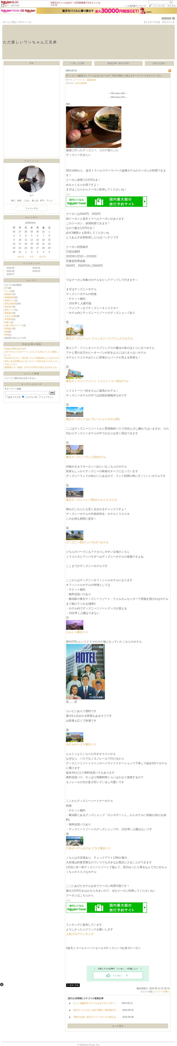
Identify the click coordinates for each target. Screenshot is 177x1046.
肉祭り (7, 322)
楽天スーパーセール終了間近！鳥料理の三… (95, 1010)
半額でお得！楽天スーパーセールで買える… (95, 1017)
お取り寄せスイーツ (13, 325)
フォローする (31, 208)
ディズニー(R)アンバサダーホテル (87, 542)
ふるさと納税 (10, 316)
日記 (13, 22)
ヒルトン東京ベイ (77, 632)
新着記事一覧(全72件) (118, 63)
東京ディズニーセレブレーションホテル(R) (93, 419)
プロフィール (24, 22)
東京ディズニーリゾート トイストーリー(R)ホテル (97, 381)
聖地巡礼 (8, 313)
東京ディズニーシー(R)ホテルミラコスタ (91, 499)
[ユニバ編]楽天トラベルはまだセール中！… (95, 1003)
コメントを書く (162, 991)
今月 (32, 257)
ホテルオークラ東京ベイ (81, 744)
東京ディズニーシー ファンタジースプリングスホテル (99, 338)
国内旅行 (8, 328)
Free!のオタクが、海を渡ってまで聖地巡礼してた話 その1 (31, 358)
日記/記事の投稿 (31, 344)
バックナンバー (32, 263)
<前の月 (20, 257)
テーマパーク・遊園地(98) (85, 80)
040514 (166, 18)
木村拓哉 (8, 319)
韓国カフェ (9, 300)
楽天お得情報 (10, 303)
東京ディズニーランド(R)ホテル (86, 457)
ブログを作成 (158, 6)
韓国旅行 (8, 294)
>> (135, 6)
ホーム (6, 22)
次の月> (42, 257)
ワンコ (7, 291)
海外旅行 (8, 307)
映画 (6, 331)
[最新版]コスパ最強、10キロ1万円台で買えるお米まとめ (30, 367)
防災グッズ (9, 310)
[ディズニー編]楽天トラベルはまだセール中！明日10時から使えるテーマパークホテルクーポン (114, 75)
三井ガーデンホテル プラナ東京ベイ (88, 848)
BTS (6, 288)
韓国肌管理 (9, 297)
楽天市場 (171, 6)
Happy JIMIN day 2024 (15, 348)
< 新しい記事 (77, 63)
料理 (6, 335)
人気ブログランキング (80, 934)
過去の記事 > (159, 63)
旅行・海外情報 (12, 5)
